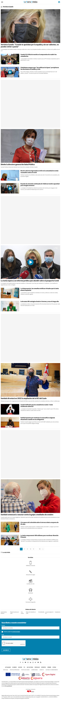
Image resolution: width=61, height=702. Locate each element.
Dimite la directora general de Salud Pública (18, 164)
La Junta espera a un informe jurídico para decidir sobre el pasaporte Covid (30, 281)
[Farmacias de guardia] (30, 600)
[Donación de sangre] (31, 573)
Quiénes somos (34, 669)
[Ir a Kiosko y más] (35, 662)
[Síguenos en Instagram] (28, 662)
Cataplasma (57, 612)
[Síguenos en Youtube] (25, 662)
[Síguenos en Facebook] (20, 662)
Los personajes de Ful (49, 613)
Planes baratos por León (14, 613)
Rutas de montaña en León (31, 613)
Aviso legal (5, 669)
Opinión (49, 667)
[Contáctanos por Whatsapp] (33, 662)
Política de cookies (25, 669)
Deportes (43, 667)
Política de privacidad (14, 669)
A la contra (22, 613)
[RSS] (40, 662)
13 (39, 549)
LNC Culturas (30, 667)
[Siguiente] (43, 549)
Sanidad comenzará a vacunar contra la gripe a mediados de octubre (27, 515)
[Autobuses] (30, 591)
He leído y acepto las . (12, 631)
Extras (54, 667)
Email (3, 634)
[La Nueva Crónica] (30, 660)
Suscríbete (6, 650)
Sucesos (20, 667)
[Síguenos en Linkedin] (30, 662)
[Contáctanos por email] (38, 662)
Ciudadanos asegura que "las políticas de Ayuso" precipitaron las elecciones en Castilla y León (39, 68)
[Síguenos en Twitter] (23, 662)
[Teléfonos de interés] (30, 563)
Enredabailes (41, 612)
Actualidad (8, 667)
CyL (24, 667)
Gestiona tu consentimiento (52, 669)
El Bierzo (14, 667)
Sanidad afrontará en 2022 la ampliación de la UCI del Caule (24, 398)
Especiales (37, 667)
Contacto (42, 669)
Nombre (3, 625)
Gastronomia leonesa (4, 613)
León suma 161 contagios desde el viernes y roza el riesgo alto (39, 301)
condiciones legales (16, 631)
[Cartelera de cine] (30, 582)
